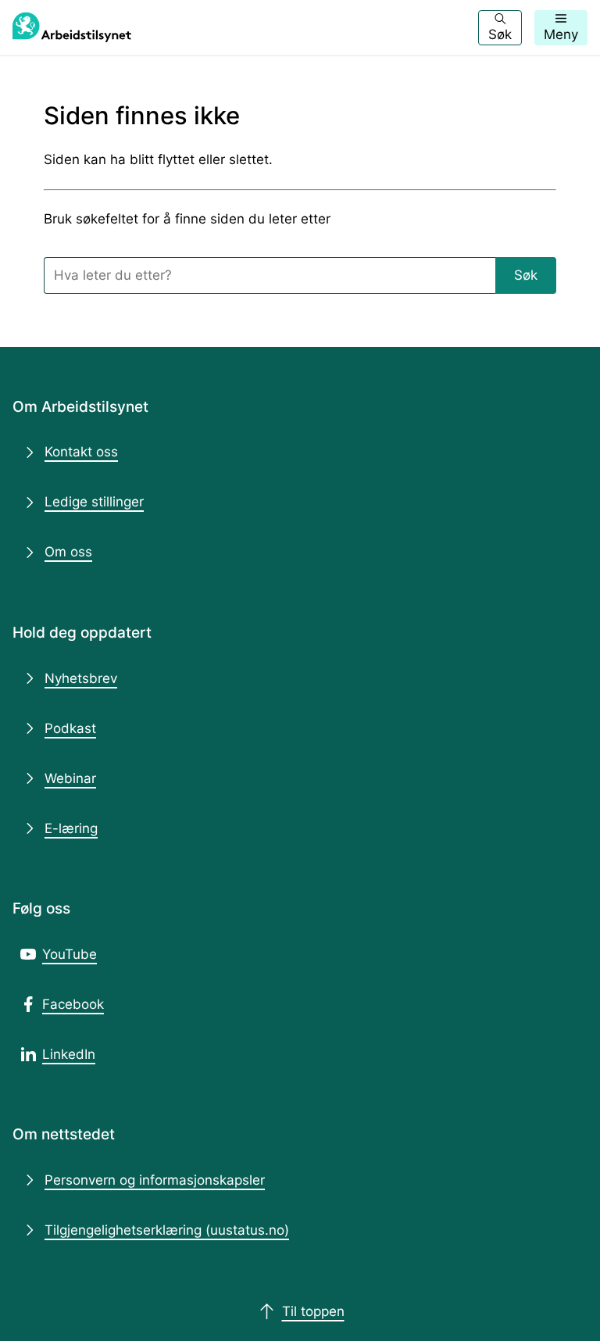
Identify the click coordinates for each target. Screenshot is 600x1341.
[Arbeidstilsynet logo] (71, 28)
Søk (526, 275)
